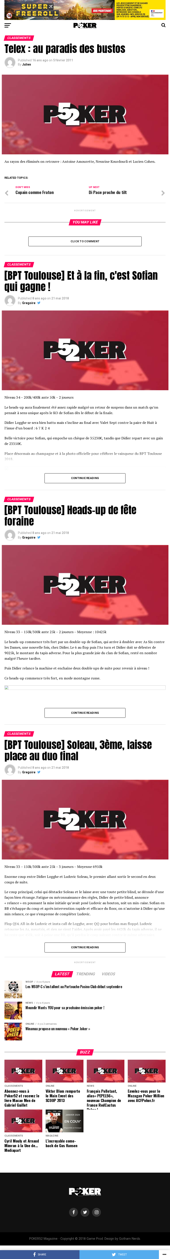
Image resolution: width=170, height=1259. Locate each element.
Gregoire (28, 303)
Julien (26, 64)
